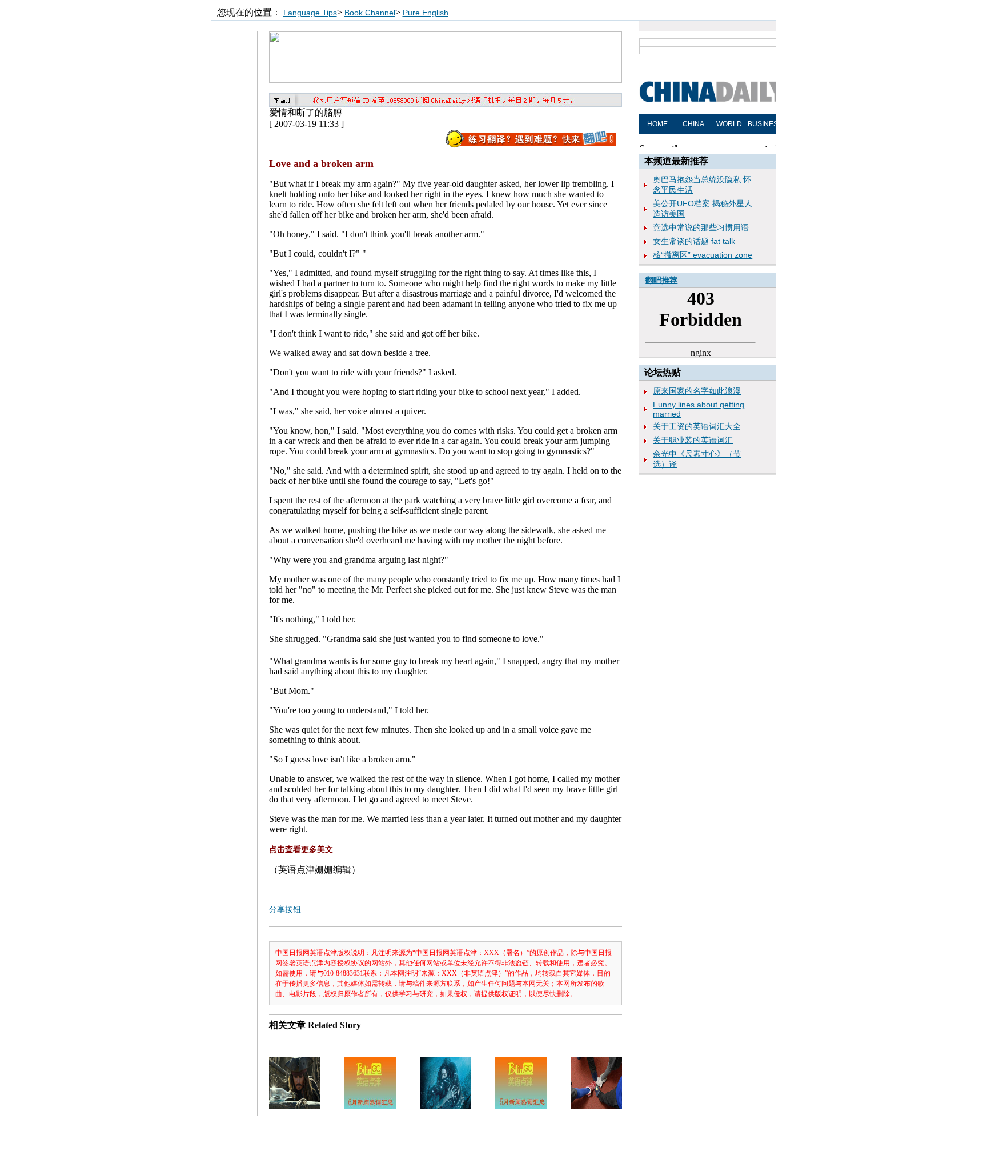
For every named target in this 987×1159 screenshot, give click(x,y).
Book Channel (369, 12)
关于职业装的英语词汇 (693, 440)
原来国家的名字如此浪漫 (697, 390)
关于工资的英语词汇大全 (697, 426)
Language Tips (310, 12)
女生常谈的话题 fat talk (694, 241)
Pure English (425, 12)
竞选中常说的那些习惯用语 (701, 227)
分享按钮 (285, 909)
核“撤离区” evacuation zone (702, 254)
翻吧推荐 (661, 280)
